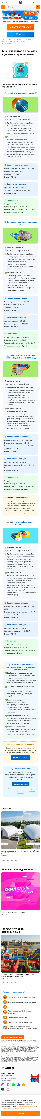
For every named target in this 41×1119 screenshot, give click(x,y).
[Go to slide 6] (8, 860)
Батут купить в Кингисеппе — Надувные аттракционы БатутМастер (17, 975)
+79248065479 (7, 1068)
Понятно (20, 1113)
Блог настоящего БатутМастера (20, 39)
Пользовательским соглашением (13, 1108)
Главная (4, 39)
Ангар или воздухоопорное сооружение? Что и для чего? (20, 852)
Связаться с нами (21, 784)
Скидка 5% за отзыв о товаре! (13, 912)
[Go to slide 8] (11, 860)
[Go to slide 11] (15, 860)
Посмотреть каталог (21, 757)
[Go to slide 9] (12, 860)
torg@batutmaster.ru (8, 1079)
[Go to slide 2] (3, 860)
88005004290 (7, 1073)
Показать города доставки (13, 1037)
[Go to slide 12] (16, 860)
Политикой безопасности (27, 1106)
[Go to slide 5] (7, 860)
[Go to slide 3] (4, 860)
